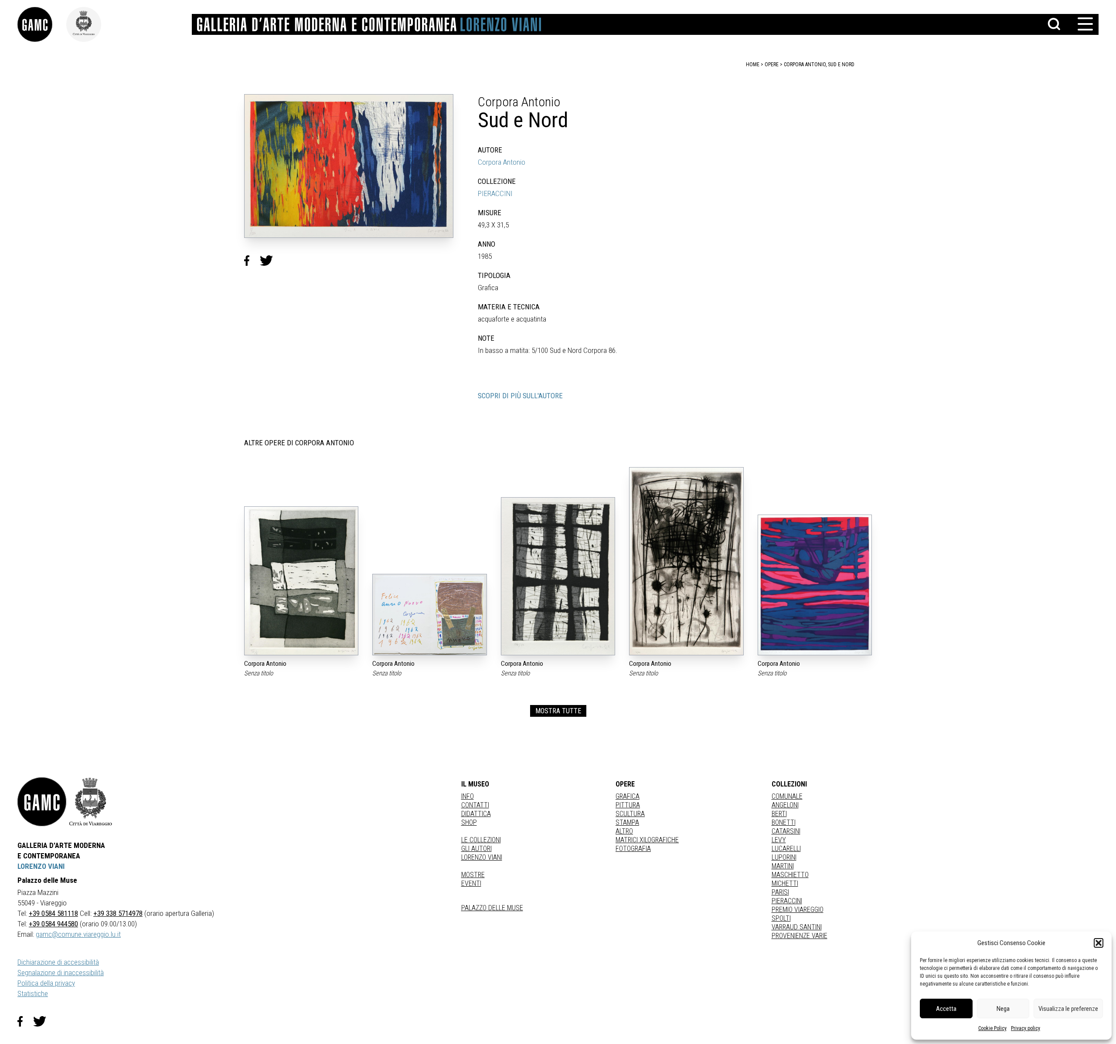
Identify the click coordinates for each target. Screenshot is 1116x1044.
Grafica (628, 796)
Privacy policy (1025, 1028)
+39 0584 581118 (53, 913)
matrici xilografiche (647, 840)
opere (772, 64)
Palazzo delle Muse (492, 908)
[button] (1098, 943)
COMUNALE (787, 796)
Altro (624, 831)
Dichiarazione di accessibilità (58, 962)
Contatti (475, 805)
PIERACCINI (495, 193)
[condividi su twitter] (270, 260)
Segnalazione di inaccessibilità (60, 972)
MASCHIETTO (790, 875)
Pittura (628, 805)
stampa (627, 822)
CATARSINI (786, 831)
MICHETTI (785, 883)
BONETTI (784, 822)
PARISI (780, 892)
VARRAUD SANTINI (797, 927)
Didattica (476, 814)
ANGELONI (785, 805)
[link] (41, 24)
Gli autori (476, 848)
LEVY (779, 840)
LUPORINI (784, 857)
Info (467, 796)
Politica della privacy (46, 983)
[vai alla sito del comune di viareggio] (90, 801)
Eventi (471, 883)
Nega (1003, 1009)
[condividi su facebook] (252, 260)
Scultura (630, 814)
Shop (469, 822)
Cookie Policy (992, 1028)
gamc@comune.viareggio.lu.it (78, 934)
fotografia (633, 848)
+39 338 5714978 (118, 913)
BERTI (779, 814)
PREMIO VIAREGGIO (797, 909)
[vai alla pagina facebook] (25, 1021)
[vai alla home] (41, 801)
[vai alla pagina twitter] (43, 1021)
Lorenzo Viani (481, 857)
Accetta (946, 1009)
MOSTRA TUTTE (558, 711)
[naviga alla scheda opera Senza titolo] (301, 581)
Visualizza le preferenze (1068, 1009)
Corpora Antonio (501, 162)
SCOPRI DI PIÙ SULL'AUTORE (520, 395)
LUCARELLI (786, 848)
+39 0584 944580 (53, 923)
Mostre (473, 875)
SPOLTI (781, 918)
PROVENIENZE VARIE (799, 936)
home (752, 64)
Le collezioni (481, 840)
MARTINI (783, 866)
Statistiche (32, 993)
